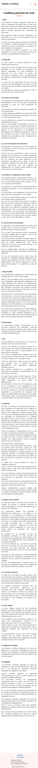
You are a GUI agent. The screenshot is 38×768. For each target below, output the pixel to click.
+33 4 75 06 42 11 (19, 766)
